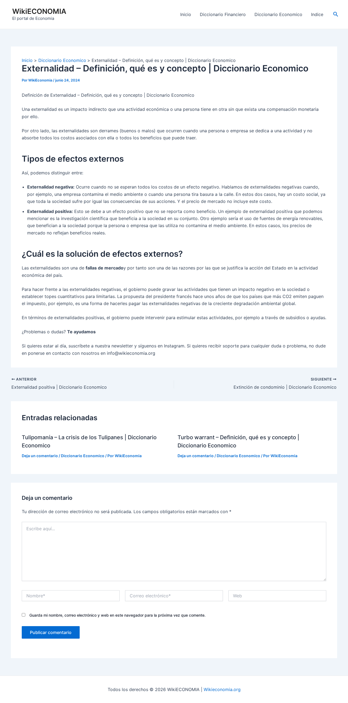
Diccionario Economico (278, 14)
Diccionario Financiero (223, 14)
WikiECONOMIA (39, 11)
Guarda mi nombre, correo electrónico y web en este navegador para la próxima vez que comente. (117, 615)
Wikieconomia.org (222, 689)
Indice (317, 14)
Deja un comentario (40, 455)
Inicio (185, 14)
